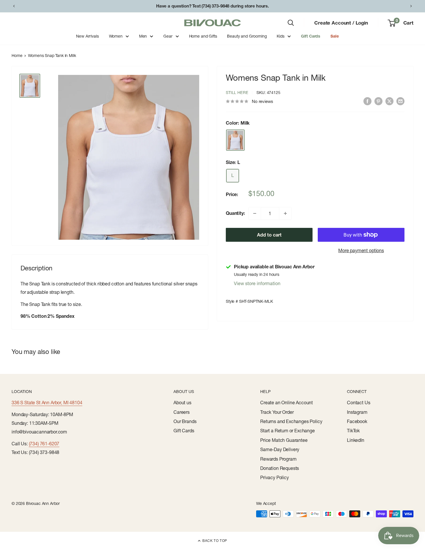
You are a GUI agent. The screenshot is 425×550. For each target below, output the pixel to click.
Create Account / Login (341, 23)
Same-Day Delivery (279, 449)
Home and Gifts (203, 36)
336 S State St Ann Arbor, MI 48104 (47, 402)
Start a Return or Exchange (287, 430)
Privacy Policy (274, 477)
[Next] (411, 6)
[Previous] (14, 6)
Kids (280, 36)
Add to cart (269, 235)
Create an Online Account (286, 402)
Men (143, 36)
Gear (167, 36)
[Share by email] (400, 101)
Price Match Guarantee (284, 440)
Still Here (237, 92)
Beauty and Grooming (247, 36)
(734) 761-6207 (44, 443)
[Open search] (291, 23)
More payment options (361, 250)
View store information (257, 283)
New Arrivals (87, 36)
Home (17, 55)
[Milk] (235, 140)
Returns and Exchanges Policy (291, 421)
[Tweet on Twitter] (389, 101)
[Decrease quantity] (255, 213)
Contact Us (358, 402)
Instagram (357, 412)
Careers (181, 412)
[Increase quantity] (285, 213)
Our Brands (184, 421)
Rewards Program (278, 459)
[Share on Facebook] (367, 101)
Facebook (357, 421)
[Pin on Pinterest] (378, 101)
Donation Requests (279, 468)
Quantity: (235, 213)
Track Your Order (276, 412)
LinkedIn (355, 440)
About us (182, 402)
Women (116, 36)
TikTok (353, 430)
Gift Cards (310, 36)
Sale (334, 36)
